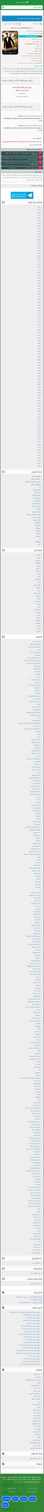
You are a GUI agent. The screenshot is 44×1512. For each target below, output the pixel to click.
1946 (39, 250)
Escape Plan (37, 783)
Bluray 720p (11, 23)
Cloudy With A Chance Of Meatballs (29, 723)
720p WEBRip (36, 506)
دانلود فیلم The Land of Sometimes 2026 (28, 1353)
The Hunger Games (35, 1138)
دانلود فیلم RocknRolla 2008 (28, 18)
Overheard (37, 991)
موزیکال (38, 620)
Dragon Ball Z (36, 775)
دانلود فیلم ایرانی (35, 1273)
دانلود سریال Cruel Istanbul (31, 1359)
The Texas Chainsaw (34, 1201)
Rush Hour (37, 1045)
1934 (39, 223)
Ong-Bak (38, 980)
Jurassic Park (37, 914)
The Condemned (35, 1111)
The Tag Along (36, 1198)
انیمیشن (38, 560)
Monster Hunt (36, 947)
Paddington (37, 996)
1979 (39, 338)
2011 (39, 425)
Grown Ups (37, 824)
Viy (39, 1242)
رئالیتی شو (37, 585)
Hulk (39, 857)
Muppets (38, 955)
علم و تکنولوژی (36, 1423)
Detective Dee (36, 753)
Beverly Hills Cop (35, 701)
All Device (37, 1374)
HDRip (38, 531)
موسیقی (38, 623)
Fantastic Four (36, 789)
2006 (39, 411)
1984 (39, 351)
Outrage (38, 988)
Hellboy (38, 838)
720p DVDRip (36, 495)
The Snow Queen (35, 1193)
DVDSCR (38, 525)
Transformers (37, 1223)
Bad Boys (38, 690)
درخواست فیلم (32, 1492)
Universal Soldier (35, 1239)
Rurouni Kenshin (35, 1042)
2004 (39, 406)
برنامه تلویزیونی (36, 1385)
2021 (39, 452)
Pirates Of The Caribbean (33, 1007)
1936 (39, 229)
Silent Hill (37, 1067)
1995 (39, 381)
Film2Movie (30, 31)
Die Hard (38, 761)
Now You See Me (35, 974)
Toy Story (38, 1220)
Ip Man (38, 879)
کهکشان (38, 1429)
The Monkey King (35, 1160)
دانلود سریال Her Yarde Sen (32, 1337)
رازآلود (38, 587)
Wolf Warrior (37, 1250)
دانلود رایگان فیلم (35, 1458)
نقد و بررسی (37, 1445)
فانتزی (39, 598)
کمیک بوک (37, 1426)
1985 (39, 354)
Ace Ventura (37, 641)
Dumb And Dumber (35, 778)
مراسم (38, 612)
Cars (39, 718)
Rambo (38, 1023)
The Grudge (37, 1133)
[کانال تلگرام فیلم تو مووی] (22, 196)
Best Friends (37, 699)
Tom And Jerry (36, 1214)
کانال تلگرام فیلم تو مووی (35, 144)
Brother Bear (37, 710)
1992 (39, 373)
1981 (39, 343)
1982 (39, 346)
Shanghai (38, 1053)
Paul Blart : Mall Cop (34, 1002)
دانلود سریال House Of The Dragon (29, 1334)
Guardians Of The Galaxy (33, 827)
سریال (39, 1407)
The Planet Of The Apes (33, 1171)
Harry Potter (37, 835)
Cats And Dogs (36, 720)
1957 (39, 278)
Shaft (39, 1051)
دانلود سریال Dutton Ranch (32, 1342)
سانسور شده (36, 1404)
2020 (39, 450)
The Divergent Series (34, 1122)
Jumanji (38, 909)
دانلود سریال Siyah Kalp (32, 1339)
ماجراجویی (37, 609)
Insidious (38, 876)
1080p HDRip (36, 476)
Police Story (37, 1012)
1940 (39, 240)
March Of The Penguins (33, 936)
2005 (39, 409)
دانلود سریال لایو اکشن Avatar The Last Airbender (25, 1312)
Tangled (38, 1097)
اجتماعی (38, 555)
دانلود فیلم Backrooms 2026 (31, 1361)
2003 (39, 403)
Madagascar (37, 933)
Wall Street (37, 1244)
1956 (39, 275)
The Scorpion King (35, 1187)
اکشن (5, 23)
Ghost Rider (37, 808)
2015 (39, 436)
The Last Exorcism (35, 1143)
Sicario (38, 1064)
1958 (39, 281)
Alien (39, 650)
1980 (39, 341)
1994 (39, 379)
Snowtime (38, 1081)
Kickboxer (37, 917)
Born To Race (36, 707)
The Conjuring (36, 1113)
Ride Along (37, 1037)
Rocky (39, 1040)
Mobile (38, 536)
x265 (39, 544)
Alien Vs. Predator (35, 652)
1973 (39, 321)
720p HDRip (37, 498)
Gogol (39, 819)
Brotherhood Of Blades (34, 712)
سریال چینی (37, 1415)
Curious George (36, 740)
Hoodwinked (37, 846)
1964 (39, 297)
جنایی (39, 574)
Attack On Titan (36, 680)
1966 (39, 302)
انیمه (39, 1382)
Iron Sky (38, 884)
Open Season (37, 982)
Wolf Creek (37, 1247)
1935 (39, 226)
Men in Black (36, 942)
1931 (39, 215)
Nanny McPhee (36, 961)
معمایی (38, 617)
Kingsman (37, 922)
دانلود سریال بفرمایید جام (32, 1331)
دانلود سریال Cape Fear (33, 1318)
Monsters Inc (37, 952)
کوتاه (39, 607)
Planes (39, 1010)
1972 (39, 319)
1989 (39, 365)
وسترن (38, 631)
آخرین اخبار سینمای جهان (33, 1380)
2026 (39, 466)
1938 (39, 234)
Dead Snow (37, 745)
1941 (39, 242)
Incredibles (37, 865)
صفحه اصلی (32, 1488)
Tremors (38, 1228)
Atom (15, 1499)
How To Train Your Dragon (32, 854)
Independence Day (35, 868)
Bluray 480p (37, 517)
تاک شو (38, 568)
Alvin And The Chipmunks (32, 660)
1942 (39, 245)
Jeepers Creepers (36, 892)
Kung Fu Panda (36, 925)
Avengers (38, 682)
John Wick (37, 901)
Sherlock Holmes (35, 1059)
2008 (17, 23)
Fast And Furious (35, 791)
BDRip (38, 509)
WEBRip (38, 542)
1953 (39, 267)
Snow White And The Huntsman (31, 1078)
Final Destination (35, 794)
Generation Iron (36, 805)
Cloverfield (37, 726)
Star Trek (38, 1086)
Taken (39, 1094)
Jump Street (37, 911)
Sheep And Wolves (35, 1056)
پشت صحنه (37, 1388)
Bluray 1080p (36, 512)
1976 (39, 330)
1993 (39, 376)
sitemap (6, 1499)
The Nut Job (37, 1165)
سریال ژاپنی (37, 1418)
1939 (39, 237)
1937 (39, 231)
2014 (39, 433)
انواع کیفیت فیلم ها (36, 1299)
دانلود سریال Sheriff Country (31, 1329)
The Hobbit (37, 1135)
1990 (39, 368)
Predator (38, 1015)
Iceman (38, 862)
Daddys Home (36, 742)
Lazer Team (37, 928)
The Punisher (37, 1176)
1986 (39, 357)
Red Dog (38, 1034)
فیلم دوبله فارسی (35, 1283)
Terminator (37, 1103)
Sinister (38, 1075)
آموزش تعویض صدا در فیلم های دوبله (31, 1302)
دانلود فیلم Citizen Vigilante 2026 (30, 1364)
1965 (39, 300)
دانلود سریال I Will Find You (31, 1315)
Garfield (38, 802)
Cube (39, 737)
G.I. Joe (38, 800)
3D (40, 487)
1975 (39, 327)
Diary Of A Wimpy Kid (34, 759)
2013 (39, 431)
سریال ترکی (37, 1412)
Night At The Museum (34, 966)
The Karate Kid (36, 1141)
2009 (39, 420)
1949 (39, 259)
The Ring (38, 1184)
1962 (39, 291)
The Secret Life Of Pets (34, 1190)
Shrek (39, 1062)
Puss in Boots (36, 1018)
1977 (39, 332)
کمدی (39, 604)
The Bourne (37, 1105)
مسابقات (38, 1434)
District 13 (37, 764)
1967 (39, 305)
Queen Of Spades (35, 1021)
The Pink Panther (35, 1168)
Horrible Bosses (36, 849)
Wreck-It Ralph (36, 1253)
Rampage (38, 1026)
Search (32, 1499)
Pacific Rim (37, 993)
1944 (39, 248)
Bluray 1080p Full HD (34, 514)
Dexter (39, 1377)
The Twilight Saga (35, 1203)
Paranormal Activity (34, 999)
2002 (39, 401)
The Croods (37, 1116)
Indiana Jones (36, 871)
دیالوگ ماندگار (36, 1399)
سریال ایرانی (36, 1410)
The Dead (38, 1119)
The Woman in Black (34, 1206)
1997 (39, 387)
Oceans (38, 977)
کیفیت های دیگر (21, 63)
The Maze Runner (35, 1157)
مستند (39, 615)
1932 (39, 218)
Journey (38, 906)
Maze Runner (36, 939)
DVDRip (38, 523)
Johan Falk (37, 898)
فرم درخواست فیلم (20, 167)
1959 (39, 283)
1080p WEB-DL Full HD (33, 482)
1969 (39, 311)
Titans (39, 1212)
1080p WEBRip (36, 484)
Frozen (38, 797)
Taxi (39, 1100)
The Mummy (37, 1163)
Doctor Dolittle (36, 767)
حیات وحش (37, 1396)
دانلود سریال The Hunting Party (30, 1326)
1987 (39, 360)
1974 (39, 324)
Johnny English (36, 903)
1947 (39, 253)
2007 (39, 414)
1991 (39, 371)
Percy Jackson (36, 1004)
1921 (39, 207)
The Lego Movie (35, 1146)
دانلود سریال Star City (33, 1323)
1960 (39, 286)
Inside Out (37, 873)
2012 (39, 428)
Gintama (38, 813)
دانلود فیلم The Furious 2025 (31, 1348)
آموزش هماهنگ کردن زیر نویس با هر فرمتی (28, 1297)
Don (39, 772)
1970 (39, 313)
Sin (40, 1070)
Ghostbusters (37, 811)
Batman (38, 693)
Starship (38, 1092)
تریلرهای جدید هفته (35, 1393)
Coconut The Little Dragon (32, 729)
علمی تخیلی (37, 593)
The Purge (37, 1179)
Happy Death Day (35, 830)
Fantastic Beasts (36, 786)
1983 (39, 349)
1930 (39, 212)
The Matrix (37, 1154)
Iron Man (38, 881)
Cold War (38, 731)
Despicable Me (36, 751)
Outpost (38, 985)
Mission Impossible (35, 944)
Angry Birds (37, 669)
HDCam (38, 528)
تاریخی (38, 566)
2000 (39, 395)
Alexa (5, 1505)
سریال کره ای (36, 1421)
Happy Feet (37, 832)
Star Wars (38, 1089)
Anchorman (37, 666)
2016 (39, 439)
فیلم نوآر (38, 601)
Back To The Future (35, 685)
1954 (39, 270)
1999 (39, 392)
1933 (39, 220)
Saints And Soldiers (35, 1048)
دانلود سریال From (34, 1356)
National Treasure (35, 963)
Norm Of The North (35, 972)
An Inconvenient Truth (34, 663)
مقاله (39, 1437)
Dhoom (38, 756)
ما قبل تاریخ (37, 1432)
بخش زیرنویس (11, 1488)
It (40, 890)
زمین (39, 1402)
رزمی (39, 590)
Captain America (35, 715)
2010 (39, 422)
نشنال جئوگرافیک (35, 1442)
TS (40, 539)
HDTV (39, 534)
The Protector (36, 1173)
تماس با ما (11, 1492)
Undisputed (37, 1236)
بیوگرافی (38, 563)
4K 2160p (38, 493)
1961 (39, 289)
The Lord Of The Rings (34, 1149)
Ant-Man (38, 674)
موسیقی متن (37, 1440)
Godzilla (38, 816)
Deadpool (38, 748)
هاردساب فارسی (35, 1448)
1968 (39, 308)
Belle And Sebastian (34, 696)
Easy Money (37, 781)
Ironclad (38, 887)
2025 (39, 463)
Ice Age (38, 860)
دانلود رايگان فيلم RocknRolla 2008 (33, 175)
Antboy (38, 677)
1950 (39, 261)
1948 (39, 256)
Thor (39, 1209)
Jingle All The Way (35, 895)
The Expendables (35, 1127)
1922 (39, 210)
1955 (39, 272)
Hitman (38, 841)
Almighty (38, 655)
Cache (23, 1499)
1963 (39, 294)
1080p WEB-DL (36, 479)
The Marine (37, 1152)
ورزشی (38, 628)
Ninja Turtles (37, 969)
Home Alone (37, 843)
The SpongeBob (36, 1195)
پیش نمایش (37, 1391)
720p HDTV (37, 501)
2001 (39, 398)
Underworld (37, 1233)
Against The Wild (35, 644)
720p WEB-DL (36, 504)
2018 (39, 444)
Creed (39, 734)
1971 (39, 316)
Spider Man (37, 1083)
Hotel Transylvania (35, 851)
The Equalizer (36, 1124)
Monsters (38, 950)
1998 (39, 390)
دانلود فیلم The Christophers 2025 (30, 1345)
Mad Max (38, 931)
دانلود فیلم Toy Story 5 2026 (31, 1320)
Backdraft (38, 688)
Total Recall (37, 1217)
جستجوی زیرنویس (30, 63)
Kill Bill (38, 920)
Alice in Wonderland (34, 647)
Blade (39, 704)
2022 (39, 455)
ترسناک (38, 571)
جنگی (39, 577)
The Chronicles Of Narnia (33, 1108)
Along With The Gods (34, 658)
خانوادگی (38, 579)
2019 (39, 447)
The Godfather (36, 1130)
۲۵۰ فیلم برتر (36, 1263)
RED (39, 1029)
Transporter (37, 1225)
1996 (39, 384)
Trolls (39, 1231)
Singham (38, 1072)
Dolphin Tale (37, 770)
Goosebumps (37, 821)
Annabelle (37, 671)
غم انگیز (38, 596)
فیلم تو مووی (30, 179)
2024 (39, 461)
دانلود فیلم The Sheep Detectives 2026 (28, 1350)
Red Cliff (38, 1032)
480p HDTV (37, 490)
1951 (39, 264)
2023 (39, 458)
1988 (39, 362)
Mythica (38, 958)
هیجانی (38, 626)
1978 (39, 335)
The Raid (38, 1182)
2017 (39, 441)
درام (39, 582)
